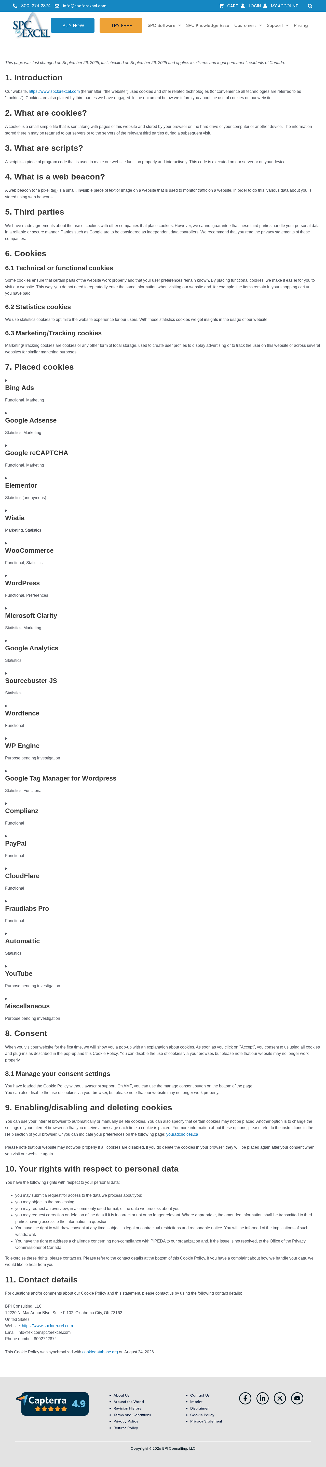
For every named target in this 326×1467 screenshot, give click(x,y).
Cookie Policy (202, 1415)
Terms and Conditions (132, 1415)
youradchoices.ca (182, 1134)
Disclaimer (199, 1408)
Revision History (127, 1408)
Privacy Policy (126, 1421)
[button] (310, 6)
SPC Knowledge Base (207, 25)
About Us (121, 1395)
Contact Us (200, 1395)
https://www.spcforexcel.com (54, 91)
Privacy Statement (206, 1421)
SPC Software (161, 25)
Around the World (129, 1401)
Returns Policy (126, 1428)
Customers (245, 25)
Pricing (301, 25)
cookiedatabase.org (100, 1352)
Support (275, 25)
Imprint (196, 1401)
